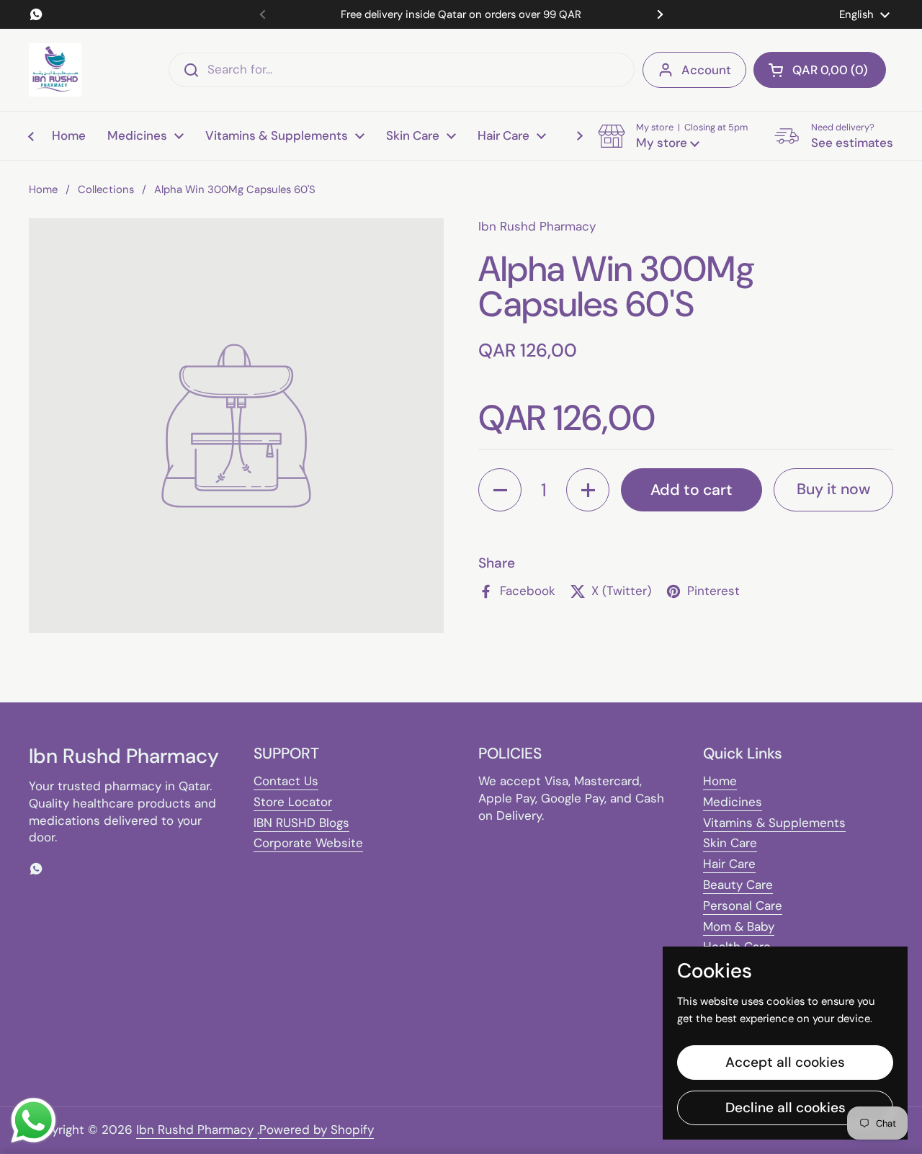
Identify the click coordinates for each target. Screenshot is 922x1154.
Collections (106, 189)
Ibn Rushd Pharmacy (196, 1129)
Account (706, 70)
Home (43, 189)
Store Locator (293, 802)
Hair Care (729, 864)
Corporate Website (308, 843)
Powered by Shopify (316, 1129)
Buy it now (833, 489)
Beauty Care (738, 885)
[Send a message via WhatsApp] (33, 1120)
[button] (819, 70)
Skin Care (730, 843)
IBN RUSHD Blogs (301, 823)
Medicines (732, 802)
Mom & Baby (738, 926)
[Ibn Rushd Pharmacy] (55, 70)
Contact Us (286, 781)
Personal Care (742, 905)
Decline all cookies (785, 1108)
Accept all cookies (785, 1062)
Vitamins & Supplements (774, 823)
